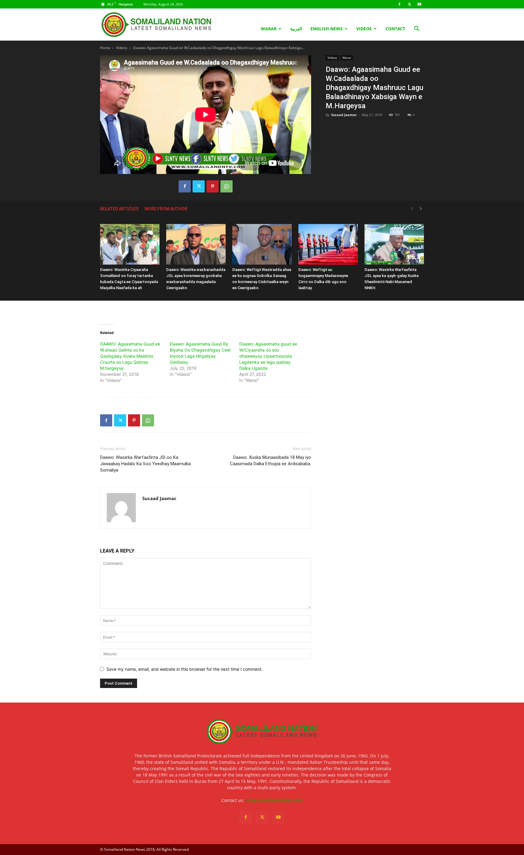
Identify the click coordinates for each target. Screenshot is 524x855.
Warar (269, 29)
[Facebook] (399, 4)
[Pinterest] (213, 186)
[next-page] (421, 208)
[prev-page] (412, 208)
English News (327, 29)
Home (105, 47)
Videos (364, 29)
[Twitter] (409, 4)
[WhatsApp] (226, 186)
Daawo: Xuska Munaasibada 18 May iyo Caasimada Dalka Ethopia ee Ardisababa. (270, 460)
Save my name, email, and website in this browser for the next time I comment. (184, 669)
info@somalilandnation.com (273, 800)
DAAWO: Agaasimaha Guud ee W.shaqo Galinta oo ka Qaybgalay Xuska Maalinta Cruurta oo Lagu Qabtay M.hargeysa (130, 356)
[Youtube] (419, 4)
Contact (395, 29)
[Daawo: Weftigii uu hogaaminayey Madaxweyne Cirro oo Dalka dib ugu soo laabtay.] (328, 244)
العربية (296, 29)
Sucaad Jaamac (344, 114)
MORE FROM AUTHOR (166, 208)
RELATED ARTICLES (119, 208)
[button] (416, 29)
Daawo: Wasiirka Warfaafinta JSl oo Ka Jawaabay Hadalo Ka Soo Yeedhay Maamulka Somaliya (145, 464)
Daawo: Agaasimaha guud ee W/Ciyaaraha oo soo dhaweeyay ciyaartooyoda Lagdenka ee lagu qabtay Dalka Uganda (268, 356)
